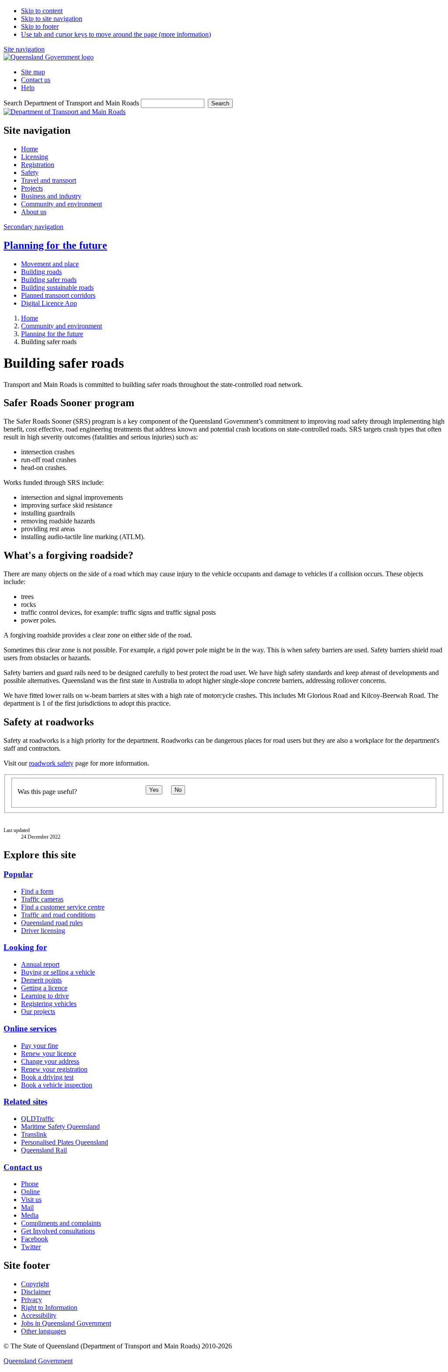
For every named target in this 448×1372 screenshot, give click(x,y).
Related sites (25, 1101)
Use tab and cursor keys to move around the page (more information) (116, 34)
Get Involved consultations (58, 1231)
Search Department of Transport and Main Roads (71, 103)
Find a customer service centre (63, 907)
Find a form (37, 891)
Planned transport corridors (58, 295)
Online (30, 1191)
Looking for (25, 947)
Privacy (31, 1299)
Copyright (35, 1284)
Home (29, 318)
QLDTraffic (37, 1118)
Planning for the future (55, 245)
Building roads (41, 271)
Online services (30, 1028)
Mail (27, 1207)
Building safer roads (49, 279)
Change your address (50, 1061)
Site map (33, 72)
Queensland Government (38, 1361)
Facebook (34, 1239)
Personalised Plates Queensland (64, 1142)
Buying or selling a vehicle (58, 972)
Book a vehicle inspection (56, 1085)
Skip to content (42, 10)
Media (29, 1215)
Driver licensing (43, 930)
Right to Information (49, 1307)
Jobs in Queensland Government (66, 1323)
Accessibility (38, 1315)
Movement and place (50, 264)
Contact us (35, 80)
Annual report (40, 964)
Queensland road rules (52, 922)
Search (220, 103)
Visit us (31, 1199)
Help (28, 87)
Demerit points (41, 980)
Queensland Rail (44, 1150)
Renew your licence (48, 1053)
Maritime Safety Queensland (60, 1126)
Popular (18, 874)
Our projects (38, 1011)
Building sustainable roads (57, 287)
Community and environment (61, 326)
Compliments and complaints (61, 1223)
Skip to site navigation (51, 18)
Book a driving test (47, 1077)
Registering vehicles (49, 1003)
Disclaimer (36, 1291)
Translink (34, 1134)
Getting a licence (44, 988)
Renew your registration (54, 1069)
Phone (29, 1183)
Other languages (43, 1331)
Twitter (31, 1246)
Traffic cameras (42, 899)
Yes (154, 790)
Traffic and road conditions (58, 915)
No (178, 790)
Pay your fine (39, 1045)
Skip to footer (40, 26)
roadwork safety (51, 763)
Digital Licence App (49, 303)
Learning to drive (45, 995)
